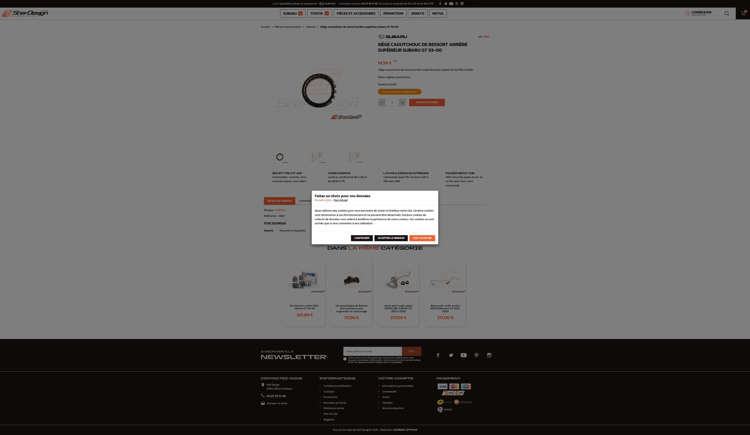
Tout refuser (341, 200)
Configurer (361, 238)
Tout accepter (422, 238)
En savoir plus (323, 200)
